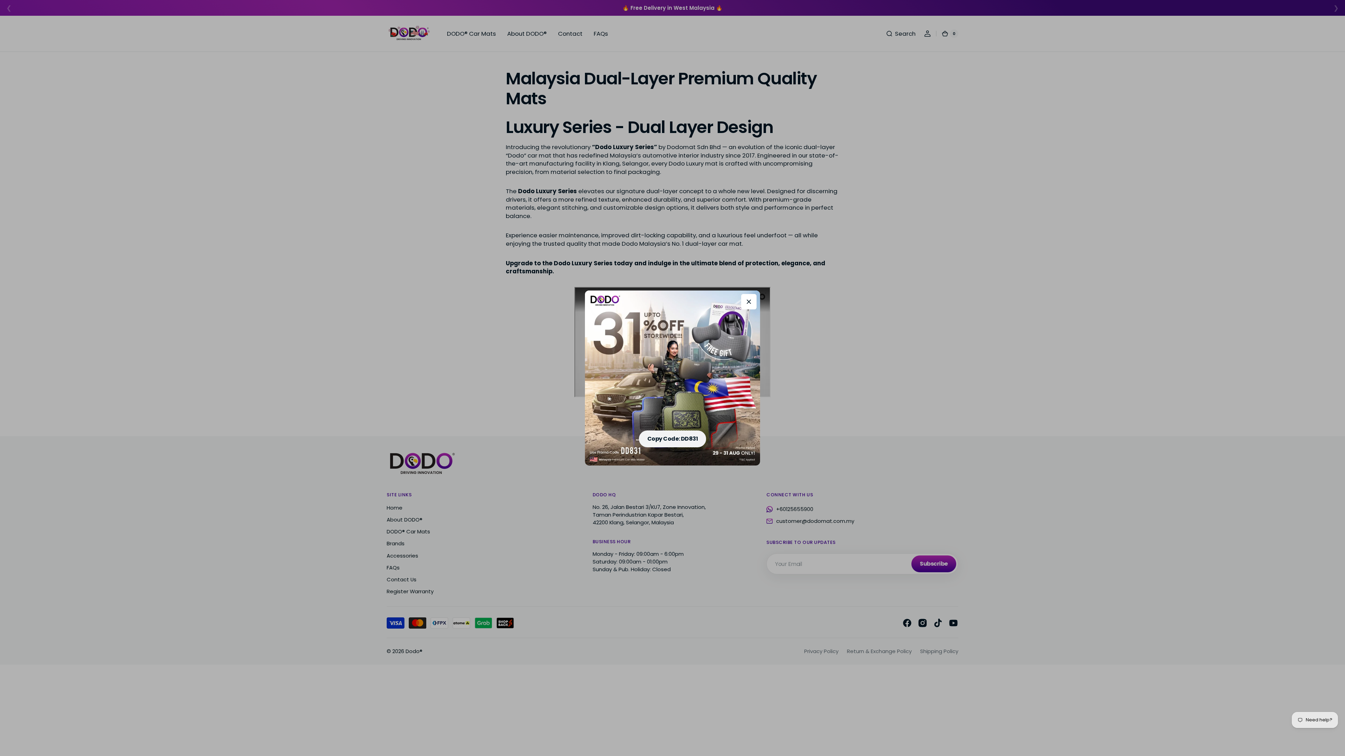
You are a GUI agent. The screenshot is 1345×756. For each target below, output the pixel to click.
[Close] (749, 301)
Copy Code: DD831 (672, 439)
